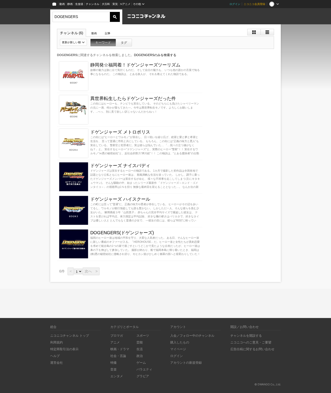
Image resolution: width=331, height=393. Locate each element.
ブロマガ (116, 335)
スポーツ (142, 335)
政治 (139, 356)
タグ (124, 42)
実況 (115, 4)
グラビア (142, 376)
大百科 (106, 4)
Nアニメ (125, 4)
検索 (115, 17)
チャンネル (92, 4)
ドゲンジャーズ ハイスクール (120, 199)
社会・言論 (118, 356)
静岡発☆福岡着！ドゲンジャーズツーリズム (135, 64)
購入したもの (179, 342)
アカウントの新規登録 (186, 362)
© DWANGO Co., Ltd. (267, 384)
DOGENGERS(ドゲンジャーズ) (122, 232)
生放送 (79, 4)
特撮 (113, 362)
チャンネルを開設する (246, 335)
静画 (70, 4)
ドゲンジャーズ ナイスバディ (120, 165)
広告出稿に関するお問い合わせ (252, 349)
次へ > (91, 271)
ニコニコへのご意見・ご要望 (250, 342)
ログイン (234, 4)
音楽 (113, 369)
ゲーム (141, 362)
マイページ (178, 349)
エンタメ (116, 376)
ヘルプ (55, 356)
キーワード (103, 42)
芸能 (139, 342)
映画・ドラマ (119, 349)
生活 (139, 349)
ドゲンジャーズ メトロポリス (120, 131)
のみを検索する (155, 55)
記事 (107, 33)
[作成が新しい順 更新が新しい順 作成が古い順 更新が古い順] (73, 42)
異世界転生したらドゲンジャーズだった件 (133, 98)
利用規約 (56, 342)
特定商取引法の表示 (64, 349)
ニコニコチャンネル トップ (69, 335)
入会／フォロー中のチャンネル (192, 335)
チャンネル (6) (71, 33)
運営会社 (56, 362)
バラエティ (144, 369)
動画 (62, 4)
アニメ (115, 342)
